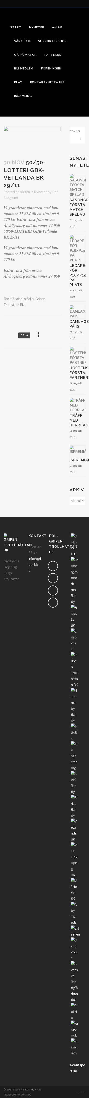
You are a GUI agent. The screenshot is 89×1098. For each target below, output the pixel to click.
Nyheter (40, 192)
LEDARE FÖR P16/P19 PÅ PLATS (78, 275)
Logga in (80, 1092)
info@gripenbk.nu (35, 564)
